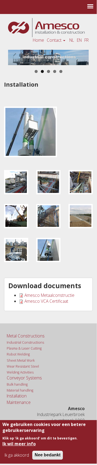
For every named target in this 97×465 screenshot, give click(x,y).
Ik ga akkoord (17, 455)
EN (79, 40)
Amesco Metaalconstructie (49, 295)
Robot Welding (18, 354)
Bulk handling (17, 384)
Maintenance (19, 402)
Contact (55, 40)
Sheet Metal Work (21, 360)
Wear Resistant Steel (23, 366)
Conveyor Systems (24, 378)
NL (71, 40)
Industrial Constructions (25, 342)
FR (86, 40)
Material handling (20, 390)
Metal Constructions (26, 336)
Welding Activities (20, 372)
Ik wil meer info (19, 444)
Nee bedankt (47, 455)
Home (38, 40)
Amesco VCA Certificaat (46, 301)
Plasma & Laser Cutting (24, 348)
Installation (17, 396)
